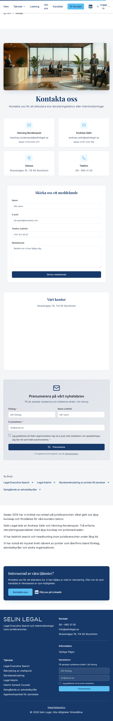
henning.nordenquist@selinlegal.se (29, 137)
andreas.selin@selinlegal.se (84, 137)
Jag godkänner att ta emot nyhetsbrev (78, 683)
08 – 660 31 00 (83, 170)
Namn (15, 200)
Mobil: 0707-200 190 (84, 142)
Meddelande (18, 243)
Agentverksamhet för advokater (21, 694)
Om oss (46, 6)
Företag (12, 409)
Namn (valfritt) (65, 409)
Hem (6, 6)
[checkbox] (9, 435)
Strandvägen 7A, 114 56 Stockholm (29, 170)
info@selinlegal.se (69, 629)
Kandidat (58, 6)
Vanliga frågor (67, 651)
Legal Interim (11, 680)
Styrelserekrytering (14, 675)
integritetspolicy (71, 454)
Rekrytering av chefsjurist (18, 670)
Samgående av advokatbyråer (20, 689)
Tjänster (18, 6)
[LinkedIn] (90, 6)
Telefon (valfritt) (20, 228)
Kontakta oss (20, 592)
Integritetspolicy (56, 707)
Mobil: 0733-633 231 (29, 142)
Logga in (103, 6)
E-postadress (15, 422)
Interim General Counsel (17, 684)
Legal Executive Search (16, 666)
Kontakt (77, 6)
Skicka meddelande (56, 274)
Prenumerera (59, 447)
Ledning (34, 6)
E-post (15, 214)
